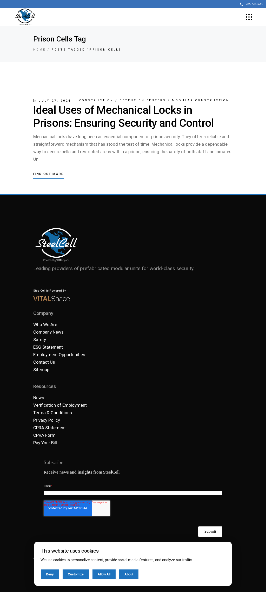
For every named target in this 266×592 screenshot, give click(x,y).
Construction (96, 100)
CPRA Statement (49, 427)
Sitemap (41, 369)
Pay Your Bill (45, 442)
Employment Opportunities (59, 354)
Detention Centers (142, 100)
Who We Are (45, 324)
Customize (76, 574)
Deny (50, 574)
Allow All (104, 574)
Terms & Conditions (52, 412)
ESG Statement (48, 347)
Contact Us (44, 362)
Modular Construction (200, 100)
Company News (48, 332)
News (38, 397)
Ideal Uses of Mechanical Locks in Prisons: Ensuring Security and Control (123, 116)
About (128, 574)
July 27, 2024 (54, 100)
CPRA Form (44, 435)
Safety (39, 339)
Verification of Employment (60, 405)
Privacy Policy (46, 420)
